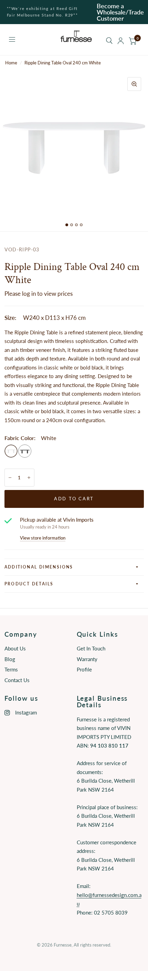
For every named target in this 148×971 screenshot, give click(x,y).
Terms (11, 669)
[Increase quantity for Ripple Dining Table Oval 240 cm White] (29, 477)
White (11, 451)
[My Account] (120, 40)
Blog (9, 659)
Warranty (87, 659)
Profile (84, 669)
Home (11, 62)
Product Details (29, 583)
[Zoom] (134, 84)
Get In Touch (91, 648)
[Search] (109, 40)
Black (24, 451)
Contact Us (17, 680)
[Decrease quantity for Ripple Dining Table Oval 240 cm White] (10, 477)
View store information (42, 538)
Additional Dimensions (38, 567)
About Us (15, 648)
